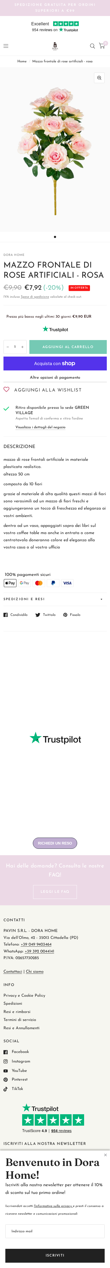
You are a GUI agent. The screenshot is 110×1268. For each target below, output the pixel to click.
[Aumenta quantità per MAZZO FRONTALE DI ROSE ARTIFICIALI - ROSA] (22, 347)
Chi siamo (35, 972)
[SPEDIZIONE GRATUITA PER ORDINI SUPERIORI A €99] (55, 8)
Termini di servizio (19, 1020)
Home (22, 61)
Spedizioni (12, 1004)
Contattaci (12, 972)
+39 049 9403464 (36, 945)
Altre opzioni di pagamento (55, 378)
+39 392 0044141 (39, 952)
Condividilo (19, 615)
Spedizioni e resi (24, 599)
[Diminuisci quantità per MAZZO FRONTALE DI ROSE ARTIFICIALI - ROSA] (8, 347)
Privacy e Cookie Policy (24, 996)
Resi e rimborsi (16, 1012)
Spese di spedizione (35, 296)
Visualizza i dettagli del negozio (40, 427)
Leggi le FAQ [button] (55, 892)
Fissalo (75, 615)
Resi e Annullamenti (21, 1028)
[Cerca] (92, 46)
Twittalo (49, 615)
